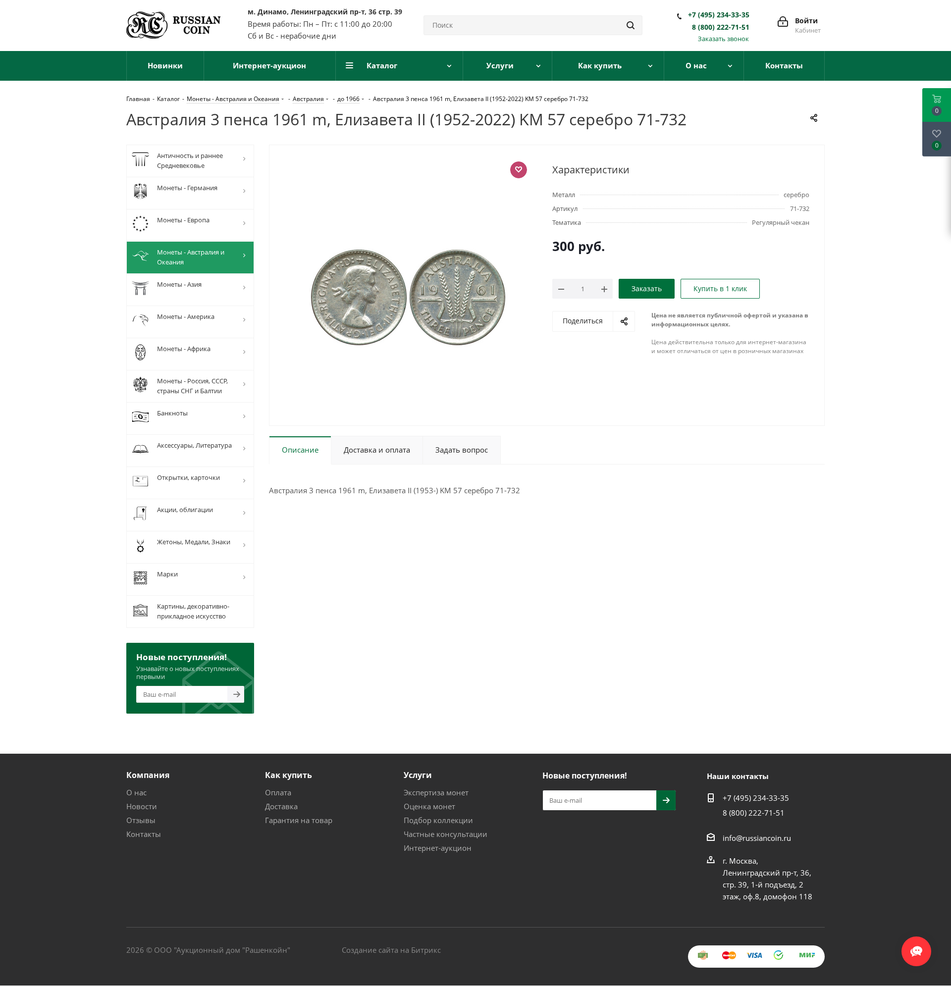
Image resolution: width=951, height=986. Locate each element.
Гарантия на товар (298, 820)
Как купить (288, 775)
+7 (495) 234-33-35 (718, 14)
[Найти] (630, 25)
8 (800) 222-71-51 (720, 27)
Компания (147, 775)
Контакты (143, 834)
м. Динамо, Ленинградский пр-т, (325, 11)
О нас (136, 792)
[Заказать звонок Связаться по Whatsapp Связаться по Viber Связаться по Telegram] (916, 946)
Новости (141, 806)
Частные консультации (445, 834)
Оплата (278, 792)
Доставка (281, 806)
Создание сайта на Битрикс (391, 950)
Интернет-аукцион (438, 848)
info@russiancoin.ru (757, 838)
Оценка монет (429, 806)
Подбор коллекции (438, 820)
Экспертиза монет (436, 792)
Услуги (418, 775)
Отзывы (141, 820)
